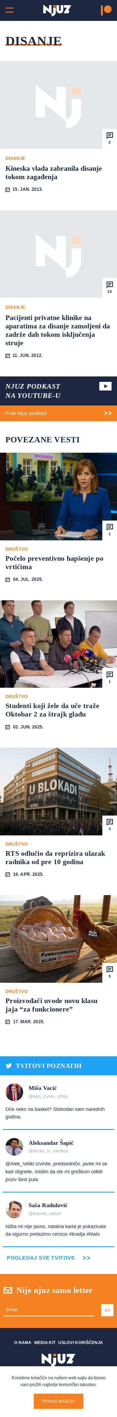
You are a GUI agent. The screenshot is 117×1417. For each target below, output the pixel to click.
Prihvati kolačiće (58, 1401)
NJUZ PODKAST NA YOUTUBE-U (32, 391)
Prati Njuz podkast (26, 413)
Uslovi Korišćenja (80, 1342)
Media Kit (45, 1342)
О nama (23, 1342)
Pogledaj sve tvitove (41, 1257)
